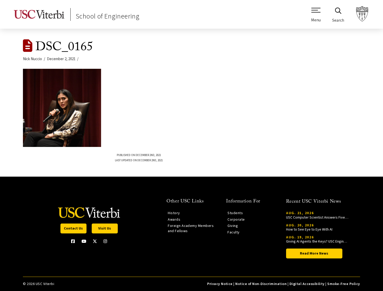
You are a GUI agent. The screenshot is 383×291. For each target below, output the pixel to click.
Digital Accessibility (307, 284)
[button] (316, 17)
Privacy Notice (220, 284)
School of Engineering (107, 16)
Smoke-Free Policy (343, 284)
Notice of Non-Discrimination (261, 284)
